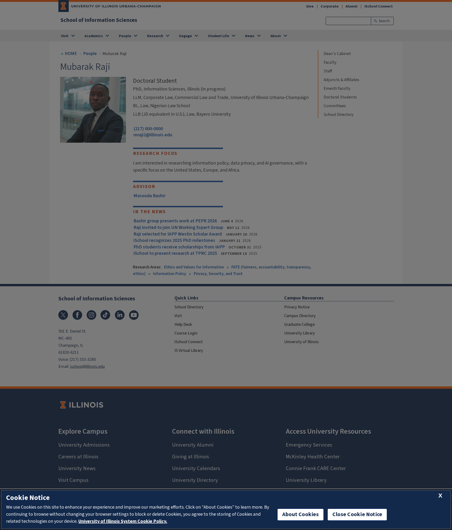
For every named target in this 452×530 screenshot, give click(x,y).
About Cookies (300, 514)
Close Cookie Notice (357, 514)
